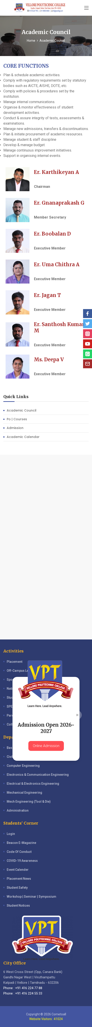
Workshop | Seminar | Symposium (31, 896)
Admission (15, 428)
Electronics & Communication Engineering (38, 774)
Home (31, 40)
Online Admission (46, 746)
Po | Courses (17, 419)
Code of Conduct (19, 852)
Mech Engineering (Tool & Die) (29, 801)
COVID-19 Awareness (22, 860)
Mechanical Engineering (24, 792)
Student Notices (18, 905)
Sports (12, 679)
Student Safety (17, 887)
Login (11, 834)
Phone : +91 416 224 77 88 (22, 988)
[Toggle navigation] (86, 8)
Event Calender (18, 869)
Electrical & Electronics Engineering (33, 783)
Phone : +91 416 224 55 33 (22, 993)
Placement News (19, 878)
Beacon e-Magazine (21, 843)
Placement (14, 661)
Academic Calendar (23, 437)
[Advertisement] (46, 501)
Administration (18, 810)
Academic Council (21, 410)
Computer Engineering (23, 765)
